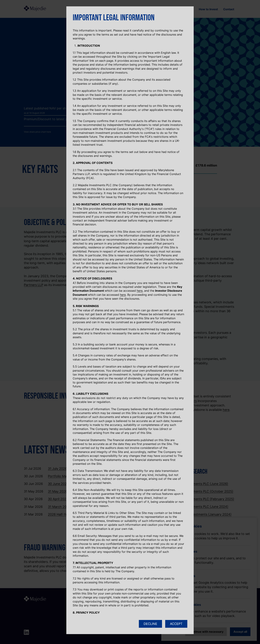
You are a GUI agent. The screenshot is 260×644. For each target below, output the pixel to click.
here (140, 290)
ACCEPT (176, 624)
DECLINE (150, 624)
